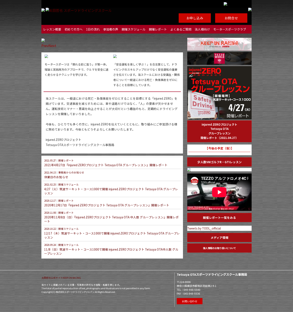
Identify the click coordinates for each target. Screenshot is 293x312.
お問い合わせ (189, 301)
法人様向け (202, 29)
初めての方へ (74, 29)
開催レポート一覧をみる (219, 217)
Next (52, 45)
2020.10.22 (50, 228)
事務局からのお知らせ (71, 172)
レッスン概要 (52, 29)
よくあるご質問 (180, 29)
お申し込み (194, 18)
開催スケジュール (133, 29)
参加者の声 (110, 29)
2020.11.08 (50, 212)
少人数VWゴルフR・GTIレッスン (219, 162)
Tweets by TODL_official (204, 228)
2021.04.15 (50, 172)
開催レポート (158, 29)
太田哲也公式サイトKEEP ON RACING (61, 277)
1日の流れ (93, 29)
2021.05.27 (50, 160)
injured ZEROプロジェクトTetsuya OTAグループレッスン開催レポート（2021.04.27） (219, 131)
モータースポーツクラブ (229, 29)
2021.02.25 (50, 184)
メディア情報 (219, 237)
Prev (44, 45)
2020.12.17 (50, 200)
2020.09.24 (50, 245)
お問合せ (231, 18)
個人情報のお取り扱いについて (219, 248)
